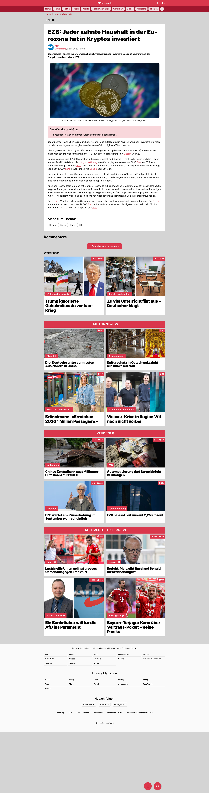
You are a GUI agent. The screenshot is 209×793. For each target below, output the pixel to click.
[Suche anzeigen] (158, 2)
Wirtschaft (67, 14)
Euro (139, 162)
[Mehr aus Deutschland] (104, 530)
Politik (71, 654)
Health (47, 679)
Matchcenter (123, 654)
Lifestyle (48, 663)
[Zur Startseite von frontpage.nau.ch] (104, 3)
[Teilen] (148, 786)
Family (145, 679)
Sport (96, 654)
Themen (72, 663)
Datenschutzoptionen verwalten (139, 713)
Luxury (121, 679)
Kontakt (86, 713)
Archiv (96, 663)
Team (70, 713)
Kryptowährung (89, 162)
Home (48, 14)
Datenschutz (98, 713)
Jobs (78, 713)
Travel (96, 684)
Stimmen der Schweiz (152, 659)
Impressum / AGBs (114, 713)
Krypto (55, 201)
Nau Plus (97, 659)
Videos (72, 659)
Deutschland (60, 49)
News (56, 14)
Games (121, 659)
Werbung (60, 713)
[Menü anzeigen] (163, 3)
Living (71, 679)
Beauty (48, 688)
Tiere (71, 684)
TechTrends (148, 684)
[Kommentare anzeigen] (157, 786)
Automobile (123, 684)
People (145, 654)
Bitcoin (127, 153)
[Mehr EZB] (104, 433)
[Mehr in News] (104, 324)
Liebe (96, 679)
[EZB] (104, 20)
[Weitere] (162, 9)
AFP (57, 46)
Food (47, 684)
